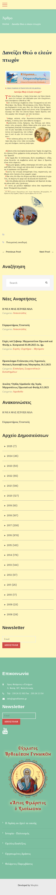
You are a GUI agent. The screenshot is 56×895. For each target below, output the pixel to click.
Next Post (47, 251)
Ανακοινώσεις (19, 313)
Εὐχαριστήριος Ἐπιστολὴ (16, 325)
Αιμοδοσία (18, 391)
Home (5, 24)
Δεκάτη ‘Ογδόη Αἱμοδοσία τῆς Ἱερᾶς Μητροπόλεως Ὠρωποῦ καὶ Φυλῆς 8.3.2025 (25, 386)
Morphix (34, 885)
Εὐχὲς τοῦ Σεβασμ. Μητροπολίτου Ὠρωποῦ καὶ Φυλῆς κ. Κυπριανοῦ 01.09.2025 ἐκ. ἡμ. (27, 343)
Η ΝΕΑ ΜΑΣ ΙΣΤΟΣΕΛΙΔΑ (17, 309)
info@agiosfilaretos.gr (17, 699)
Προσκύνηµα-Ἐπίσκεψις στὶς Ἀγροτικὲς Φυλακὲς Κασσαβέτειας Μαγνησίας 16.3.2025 (26, 363)
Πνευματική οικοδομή (16, 242)
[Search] (46, 282)
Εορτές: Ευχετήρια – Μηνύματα (28, 349)
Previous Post (11, 251)
